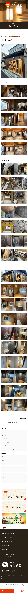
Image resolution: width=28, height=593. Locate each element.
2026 (3, 457)
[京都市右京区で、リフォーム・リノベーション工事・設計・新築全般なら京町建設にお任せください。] (14, 4)
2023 (3, 467)
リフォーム (5, 445)
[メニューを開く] (26, 2)
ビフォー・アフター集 (8, 449)
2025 (3, 460)
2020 (3, 477)
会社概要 (13, 554)
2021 (3, 474)
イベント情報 (5, 554)
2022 (3, 471)
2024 (3, 464)
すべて (4, 431)
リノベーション (6, 442)
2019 (3, 481)
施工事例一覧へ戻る (13, 423)
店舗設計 (4, 438)
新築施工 (4, 435)
